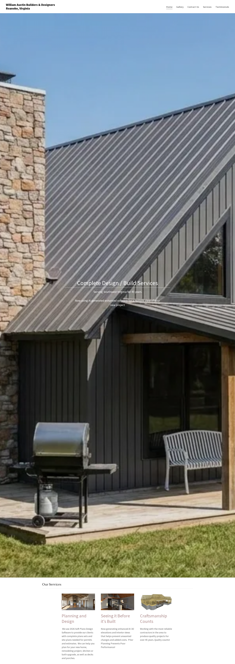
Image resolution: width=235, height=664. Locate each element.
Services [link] (207, 6)
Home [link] (169, 6)
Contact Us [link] (193, 6)
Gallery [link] (180, 6)
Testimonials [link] (222, 6)
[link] (61, 8)
